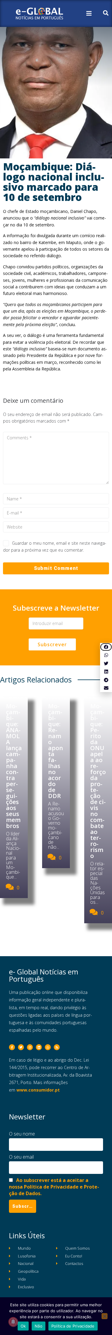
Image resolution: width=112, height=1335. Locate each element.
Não (38, 1326)
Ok (23, 1326)
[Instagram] (30, 1047)
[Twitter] (21, 1047)
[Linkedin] (39, 1047)
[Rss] (57, 1047)
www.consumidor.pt (38, 1090)
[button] (106, 647)
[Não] (105, 1316)
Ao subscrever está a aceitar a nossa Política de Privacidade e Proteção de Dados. (54, 1187)
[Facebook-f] (12, 1047)
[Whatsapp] (48, 1047)
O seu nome (22, 1133)
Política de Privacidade (73, 1326)
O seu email (21, 1157)
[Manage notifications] (13, 1322)
